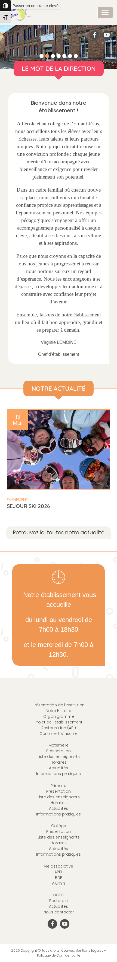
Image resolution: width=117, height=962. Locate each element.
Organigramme (58, 716)
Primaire (58, 785)
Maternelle (58, 745)
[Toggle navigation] (105, 12)
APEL (58, 872)
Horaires (59, 762)
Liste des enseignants (59, 756)
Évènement (17, 499)
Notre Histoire (58, 710)
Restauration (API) (58, 728)
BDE (58, 877)
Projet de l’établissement (58, 722)
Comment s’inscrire (58, 733)
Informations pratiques (58, 773)
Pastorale (58, 900)
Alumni (58, 883)
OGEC (58, 895)
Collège (58, 825)
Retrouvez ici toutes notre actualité (58, 532)
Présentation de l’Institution (58, 705)
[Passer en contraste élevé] (5, 5)
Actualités (58, 768)
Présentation (58, 751)
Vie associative (58, 866)
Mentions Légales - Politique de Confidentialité (71, 953)
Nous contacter (59, 912)
